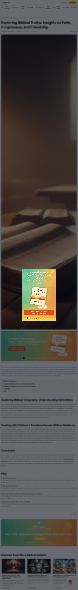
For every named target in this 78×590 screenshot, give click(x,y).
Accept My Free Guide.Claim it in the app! (39, 312)
